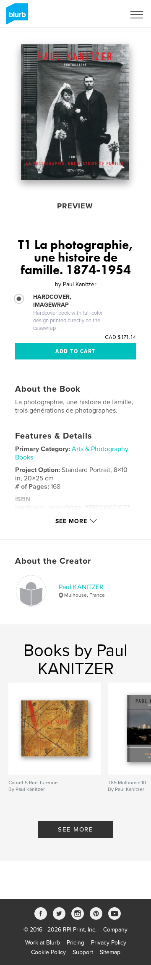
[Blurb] (16, 17)
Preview (75, 205)
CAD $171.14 (120, 337)
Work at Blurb (42, 942)
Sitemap (110, 952)
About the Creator (53, 561)
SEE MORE (75, 829)
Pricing (75, 942)
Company (115, 929)
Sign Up (104, 14)
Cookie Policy (48, 952)
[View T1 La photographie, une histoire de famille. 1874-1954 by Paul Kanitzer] (75, 112)
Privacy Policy (108, 942)
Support (83, 952)
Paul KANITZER (81, 587)
